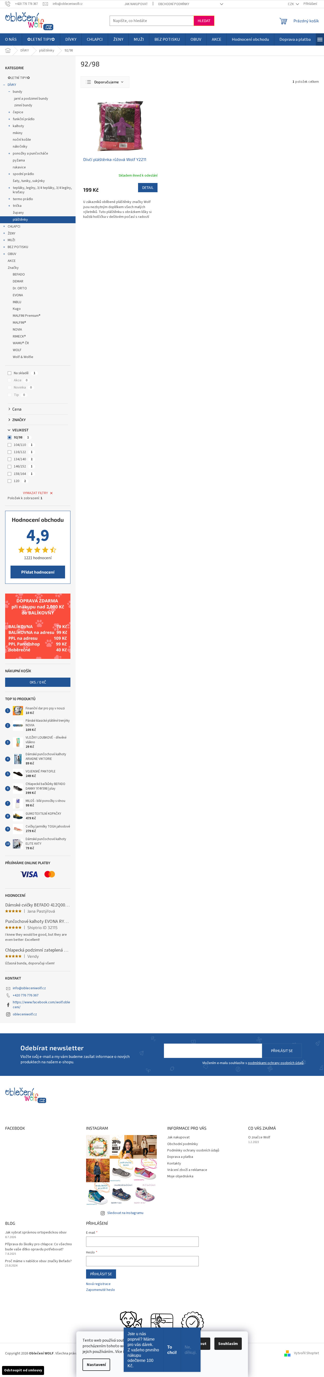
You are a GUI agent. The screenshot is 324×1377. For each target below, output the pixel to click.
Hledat (204, 20)
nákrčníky (20, 146)
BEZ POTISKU (18, 247)
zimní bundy (23, 105)
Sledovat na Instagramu (125, 1213)
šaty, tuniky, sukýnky (29, 180)
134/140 (23, 459)
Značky (13, 267)
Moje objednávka (180, 1176)
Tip (19, 394)
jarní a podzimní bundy (31, 98)
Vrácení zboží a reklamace (187, 1169)
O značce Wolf (259, 1137)
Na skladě (24, 373)
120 (20, 481)
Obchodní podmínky (173, 4)
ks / (38, 682)
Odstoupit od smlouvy (23, 1370)
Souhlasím (228, 1344)
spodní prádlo (23, 174)
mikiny (18, 133)
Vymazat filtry (35, 493)
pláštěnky (20, 219)
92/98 (21, 437)
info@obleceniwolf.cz (29, 988)
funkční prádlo (24, 119)
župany (18, 212)
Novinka (23, 387)
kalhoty (18, 126)
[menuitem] (11, 39)
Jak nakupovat (136, 4)
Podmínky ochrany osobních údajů (193, 1150)
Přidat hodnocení (37, 571)
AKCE (12, 260)
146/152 (23, 466)
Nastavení (96, 1365)
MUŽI (11, 240)
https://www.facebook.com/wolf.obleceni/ (41, 1005)
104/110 (23, 444)
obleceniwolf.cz (25, 1014)
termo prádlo (23, 199)
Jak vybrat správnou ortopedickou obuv (36, 1232)
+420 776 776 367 (25, 995)
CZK (291, 4)
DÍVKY (12, 84)
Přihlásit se (282, 1050)
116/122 (23, 452)
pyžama (19, 160)
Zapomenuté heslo (100, 1290)
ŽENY (11, 233)
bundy (17, 91)
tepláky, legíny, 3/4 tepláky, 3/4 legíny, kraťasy (42, 190)
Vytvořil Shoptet (306, 1353)
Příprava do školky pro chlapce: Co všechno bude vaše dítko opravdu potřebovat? (38, 1247)
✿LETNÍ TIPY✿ (19, 77)
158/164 (23, 473)
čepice (18, 112)
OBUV (12, 254)
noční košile (22, 139)
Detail (147, 187)
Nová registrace (98, 1284)
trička (17, 205)
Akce (20, 380)
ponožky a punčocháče (30, 153)
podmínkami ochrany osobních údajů (276, 1063)
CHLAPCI (14, 226)
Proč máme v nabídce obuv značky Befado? (38, 1261)
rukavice (19, 167)
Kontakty (174, 1163)
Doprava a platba (180, 1156)
